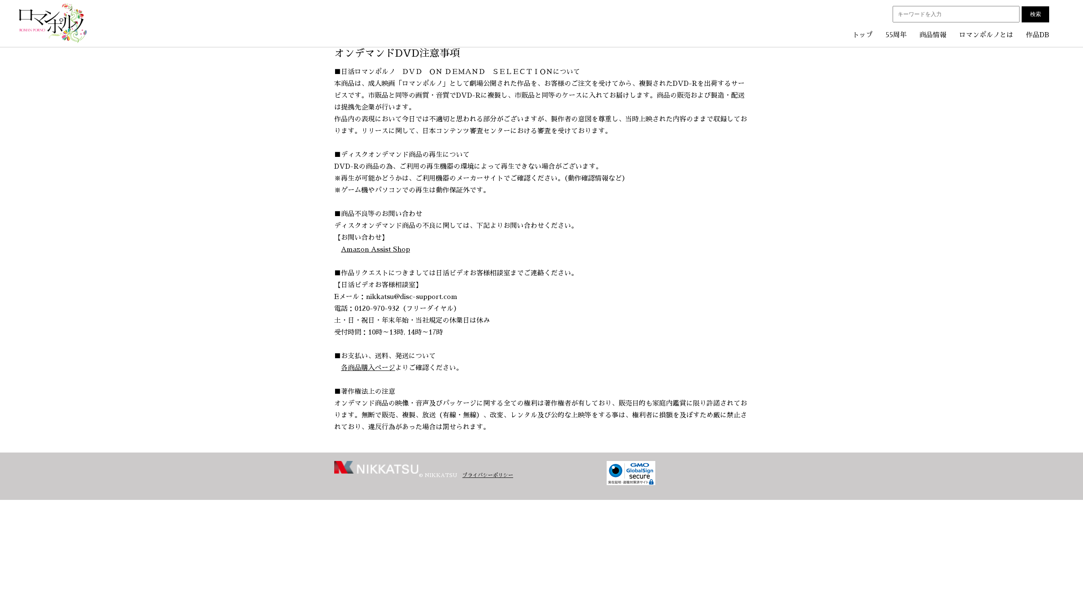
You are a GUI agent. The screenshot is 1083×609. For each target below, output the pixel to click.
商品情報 (932, 35)
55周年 (896, 35)
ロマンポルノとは (986, 35)
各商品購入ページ (368, 368)
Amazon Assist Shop (375, 249)
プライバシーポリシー (487, 475)
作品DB (1037, 35)
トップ (862, 35)
